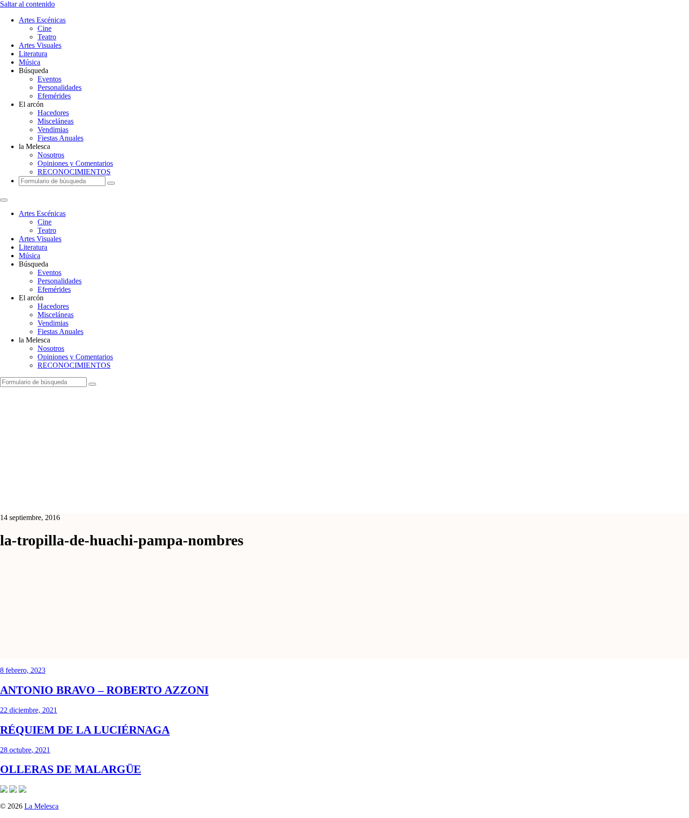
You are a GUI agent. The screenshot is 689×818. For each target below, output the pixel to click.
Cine (44, 28)
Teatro (46, 37)
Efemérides (54, 96)
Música (29, 62)
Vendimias (52, 130)
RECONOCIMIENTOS (74, 172)
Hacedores (53, 113)
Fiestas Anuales (60, 138)
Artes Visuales (40, 45)
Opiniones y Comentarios (75, 163)
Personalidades (59, 87)
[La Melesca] (186, 502)
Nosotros (50, 155)
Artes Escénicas (42, 20)
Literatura (33, 54)
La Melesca (41, 806)
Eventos (49, 79)
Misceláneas (55, 121)
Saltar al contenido (27, 4)
